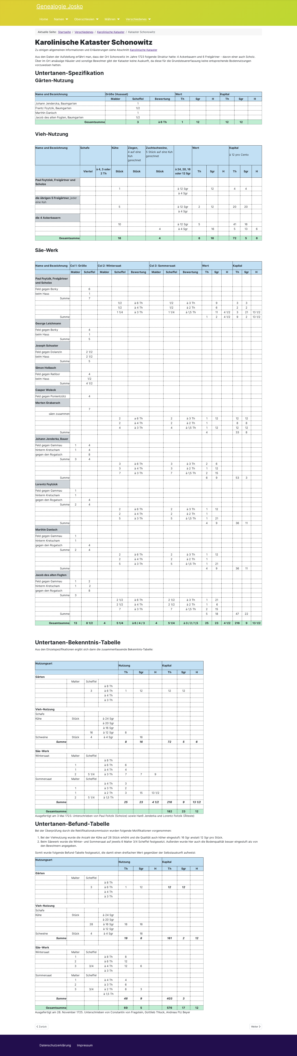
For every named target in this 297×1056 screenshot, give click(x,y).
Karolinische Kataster (143, 50)
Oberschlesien (84, 19)
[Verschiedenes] (149, 19)
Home (44, 19)
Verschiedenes (136, 19)
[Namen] (66, 19)
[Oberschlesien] (96, 19)
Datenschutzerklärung (55, 1045)
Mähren (110, 19)
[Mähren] (118, 19)
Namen (59, 19)
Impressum (85, 1045)
